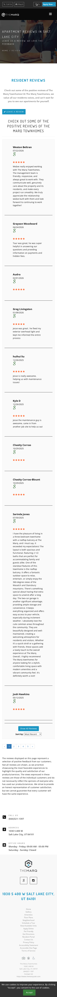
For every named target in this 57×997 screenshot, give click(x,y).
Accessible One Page (28, 948)
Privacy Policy (28, 942)
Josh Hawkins (21, 694)
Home (5, 51)
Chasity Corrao (22, 445)
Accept (29, 992)
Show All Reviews (28, 728)
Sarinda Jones (21, 514)
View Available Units (28, 925)
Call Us (9, 4)
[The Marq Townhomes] (28, 865)
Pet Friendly (28, 931)
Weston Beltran (22, 147)
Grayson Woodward (25, 223)
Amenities (28, 915)
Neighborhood (28, 920)
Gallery (28, 912)
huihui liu (18, 356)
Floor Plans (28, 917)
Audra (16, 274)
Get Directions (28, 934)
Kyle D (17, 400)
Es (39, 4)
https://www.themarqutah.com (28, 976)
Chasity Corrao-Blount (26, 479)
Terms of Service (28, 950)
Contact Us (28, 939)
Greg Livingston (22, 309)
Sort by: (19, 734)
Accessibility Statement (28, 945)
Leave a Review (15, 112)
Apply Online (28, 928)
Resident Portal (28, 937)
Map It (20, 4)
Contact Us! (28, 974)
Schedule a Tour (28, 923)
